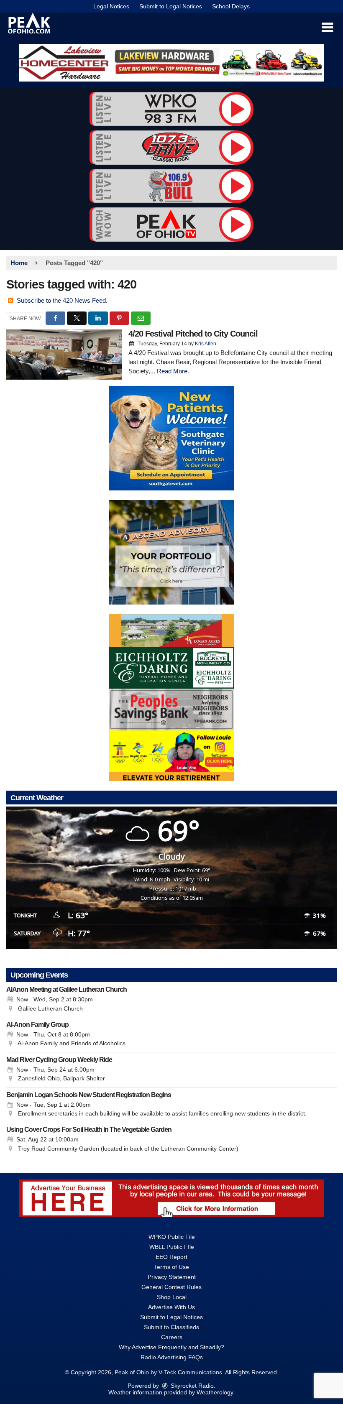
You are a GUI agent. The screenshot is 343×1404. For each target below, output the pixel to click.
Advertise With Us (171, 1307)
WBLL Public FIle (171, 1246)
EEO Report (171, 1256)
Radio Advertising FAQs (172, 1357)
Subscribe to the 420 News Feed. (62, 300)
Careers (171, 1337)
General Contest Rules (171, 1287)
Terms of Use (171, 1267)
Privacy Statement (172, 1277)
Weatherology (215, 1392)
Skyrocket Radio (191, 1385)
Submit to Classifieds (171, 1327)
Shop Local (172, 1297)
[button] (327, 27)
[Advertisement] (171, 63)
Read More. (173, 371)
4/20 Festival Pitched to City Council (193, 333)
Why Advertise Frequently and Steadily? (171, 1347)
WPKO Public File (171, 1236)
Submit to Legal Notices (170, 6)
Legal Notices (111, 6)
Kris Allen (205, 344)
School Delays (231, 6)
